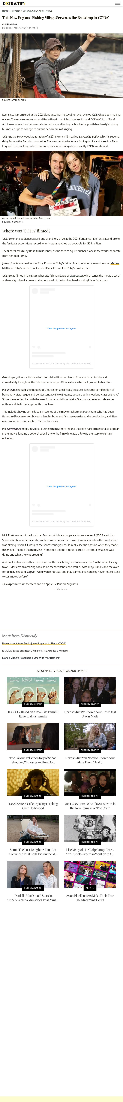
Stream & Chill (30, 10)
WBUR (11, 389)
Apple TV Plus (45, 10)
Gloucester (76, 275)
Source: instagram (12, 222)
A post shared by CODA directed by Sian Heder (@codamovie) (61, 363)
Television (15, 10)
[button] (118, 3)
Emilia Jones (44, 251)
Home (5, 10)
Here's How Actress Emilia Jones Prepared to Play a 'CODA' (34, 643)
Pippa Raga (11, 24)
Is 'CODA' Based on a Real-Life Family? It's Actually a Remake (35, 650)
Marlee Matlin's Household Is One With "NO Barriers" (31, 657)
